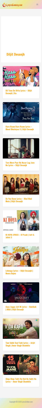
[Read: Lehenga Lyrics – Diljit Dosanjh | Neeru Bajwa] (21, 256)
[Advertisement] (21, 37)
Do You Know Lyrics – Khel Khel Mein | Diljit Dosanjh (19, 200)
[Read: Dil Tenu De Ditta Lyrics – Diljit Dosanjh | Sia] (21, 76)
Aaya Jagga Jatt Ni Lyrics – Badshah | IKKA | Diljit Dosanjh (21, 308)
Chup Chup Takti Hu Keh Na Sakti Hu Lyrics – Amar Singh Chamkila (21, 380)
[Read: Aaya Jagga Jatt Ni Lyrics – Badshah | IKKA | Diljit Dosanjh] (21, 292)
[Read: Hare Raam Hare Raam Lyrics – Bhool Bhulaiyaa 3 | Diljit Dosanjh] (21, 112)
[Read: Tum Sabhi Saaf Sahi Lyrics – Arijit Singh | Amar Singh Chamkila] (21, 328)
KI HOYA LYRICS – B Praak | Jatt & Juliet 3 (20, 236)
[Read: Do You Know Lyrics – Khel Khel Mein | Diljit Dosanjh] (21, 184)
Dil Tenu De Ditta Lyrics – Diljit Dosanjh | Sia (19, 92)
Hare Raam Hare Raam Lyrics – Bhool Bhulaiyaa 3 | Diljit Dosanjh (20, 128)
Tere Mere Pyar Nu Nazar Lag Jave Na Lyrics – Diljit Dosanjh (20, 164)
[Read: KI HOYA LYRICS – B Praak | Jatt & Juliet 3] (21, 220)
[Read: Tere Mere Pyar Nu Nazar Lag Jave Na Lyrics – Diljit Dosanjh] (21, 148)
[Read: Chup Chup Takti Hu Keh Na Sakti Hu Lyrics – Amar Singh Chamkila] (21, 364)
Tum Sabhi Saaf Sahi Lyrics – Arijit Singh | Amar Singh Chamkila (20, 344)
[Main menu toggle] (37, 4)
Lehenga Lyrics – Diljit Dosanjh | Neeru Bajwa (19, 272)
